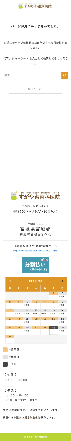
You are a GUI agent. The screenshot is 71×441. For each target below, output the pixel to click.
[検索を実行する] (64, 75)
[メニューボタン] (5, 6)
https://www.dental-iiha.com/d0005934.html (35, 250)
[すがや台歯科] (35, 6)
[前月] (10, 281)
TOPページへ (35, 89)
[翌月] (62, 281)
